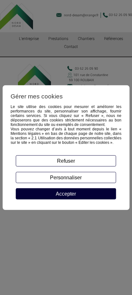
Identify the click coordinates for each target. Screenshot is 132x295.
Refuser (66, 161)
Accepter (66, 194)
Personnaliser (66, 177)
